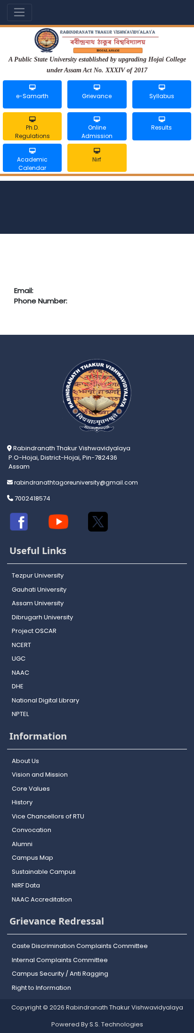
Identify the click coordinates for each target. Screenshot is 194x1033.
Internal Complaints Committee (60, 960)
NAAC (20, 672)
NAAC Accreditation (42, 899)
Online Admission (97, 131)
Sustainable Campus (44, 871)
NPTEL (20, 713)
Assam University (38, 603)
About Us (25, 760)
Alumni (22, 844)
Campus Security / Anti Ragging (60, 973)
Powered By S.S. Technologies (97, 1024)
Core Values (31, 788)
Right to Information (41, 987)
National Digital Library (45, 700)
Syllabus (161, 96)
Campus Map (32, 857)
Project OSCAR (34, 630)
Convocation (31, 829)
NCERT (21, 644)
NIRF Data (26, 885)
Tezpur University (38, 575)
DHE (18, 686)
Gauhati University (39, 589)
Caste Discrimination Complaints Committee (80, 945)
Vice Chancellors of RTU (48, 816)
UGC (18, 658)
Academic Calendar (32, 163)
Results (161, 127)
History (22, 802)
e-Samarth (32, 96)
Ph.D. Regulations (32, 131)
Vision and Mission (40, 774)
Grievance (97, 96)
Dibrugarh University (42, 617)
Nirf (96, 159)
